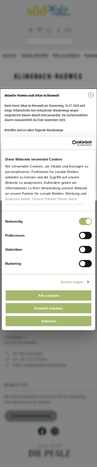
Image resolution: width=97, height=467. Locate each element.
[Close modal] (91, 94)
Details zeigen (72, 282)
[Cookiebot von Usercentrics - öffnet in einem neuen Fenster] (72, 143)
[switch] (85, 235)
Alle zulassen (48, 295)
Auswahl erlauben (48, 308)
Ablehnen (48, 321)
